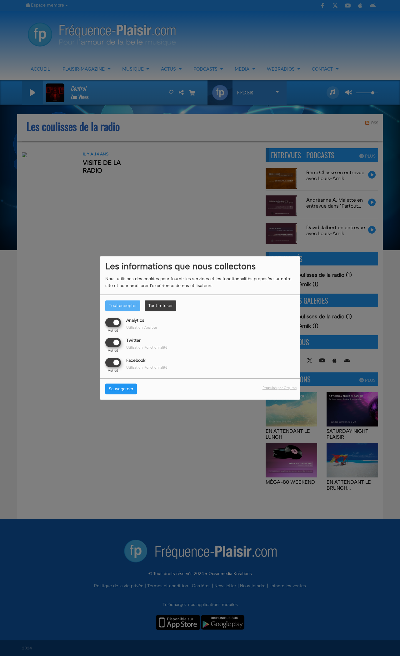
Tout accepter (123, 305)
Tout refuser (160, 305)
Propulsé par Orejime (279, 388)
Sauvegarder (121, 389)
